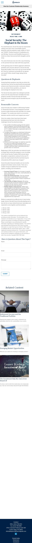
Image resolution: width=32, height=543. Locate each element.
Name (3, 241)
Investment (16, 542)
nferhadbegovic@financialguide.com (16, 531)
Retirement (16, 540)
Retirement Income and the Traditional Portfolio (10, 315)
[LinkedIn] (16, 534)
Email (2, 250)
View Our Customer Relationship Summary (16, 6)
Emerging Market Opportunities (12, 348)
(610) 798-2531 (18, 524)
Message (3, 260)
